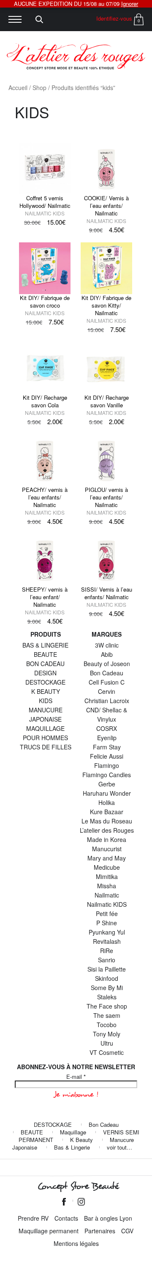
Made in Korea (106, 839)
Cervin (106, 691)
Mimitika (107, 876)
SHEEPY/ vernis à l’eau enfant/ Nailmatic (45, 596)
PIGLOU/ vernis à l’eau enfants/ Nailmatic (106, 497)
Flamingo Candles (106, 774)
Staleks (107, 997)
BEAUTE (45, 654)
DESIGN (45, 673)
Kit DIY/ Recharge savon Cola (45, 401)
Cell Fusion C (107, 682)
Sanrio (106, 960)
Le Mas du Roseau (106, 821)
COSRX (106, 728)
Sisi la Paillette (106, 969)
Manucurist (107, 848)
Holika (106, 802)
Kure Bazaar (106, 811)
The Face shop (107, 1006)
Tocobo (107, 1024)
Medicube (107, 867)
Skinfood (106, 978)
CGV (127, 1231)
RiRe (106, 950)
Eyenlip (107, 737)
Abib (107, 654)
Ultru (106, 1043)
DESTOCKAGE (45, 682)
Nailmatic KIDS (45, 213)
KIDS (45, 700)
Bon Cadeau (106, 673)
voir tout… (119, 1147)
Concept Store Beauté (78, 1186)
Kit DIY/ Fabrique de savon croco (45, 301)
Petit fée (107, 913)
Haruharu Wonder (107, 793)
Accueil (17, 87)
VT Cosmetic (107, 1052)
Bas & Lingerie (72, 1147)
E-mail (76, 1077)
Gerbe (106, 784)
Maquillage (73, 1132)
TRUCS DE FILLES (45, 747)
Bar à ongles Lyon (108, 1218)
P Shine (106, 923)
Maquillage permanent (49, 1231)
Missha (106, 886)
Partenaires (99, 1231)
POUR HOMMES (45, 737)
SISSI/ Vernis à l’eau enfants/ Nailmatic (106, 593)
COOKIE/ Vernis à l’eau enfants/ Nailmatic (106, 205)
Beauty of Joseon (107, 663)
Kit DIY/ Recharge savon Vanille (106, 401)
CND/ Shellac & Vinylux (106, 714)
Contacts (66, 1218)
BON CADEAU (45, 663)
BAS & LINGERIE (45, 645)
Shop (39, 87)
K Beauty (81, 1140)
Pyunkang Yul (107, 932)
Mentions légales (76, 1243)
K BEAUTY (45, 691)
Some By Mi (107, 987)
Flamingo (106, 765)
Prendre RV (33, 1218)
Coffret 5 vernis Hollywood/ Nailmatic (45, 202)
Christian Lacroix (106, 700)
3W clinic (107, 645)
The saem (106, 1015)
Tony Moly (106, 1034)
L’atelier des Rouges (107, 830)
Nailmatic (107, 895)
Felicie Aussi (106, 756)
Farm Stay (107, 747)
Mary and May (106, 858)
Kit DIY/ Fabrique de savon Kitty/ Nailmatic (106, 305)
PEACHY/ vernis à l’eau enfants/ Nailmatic (45, 497)
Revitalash (107, 941)
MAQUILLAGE (45, 728)
